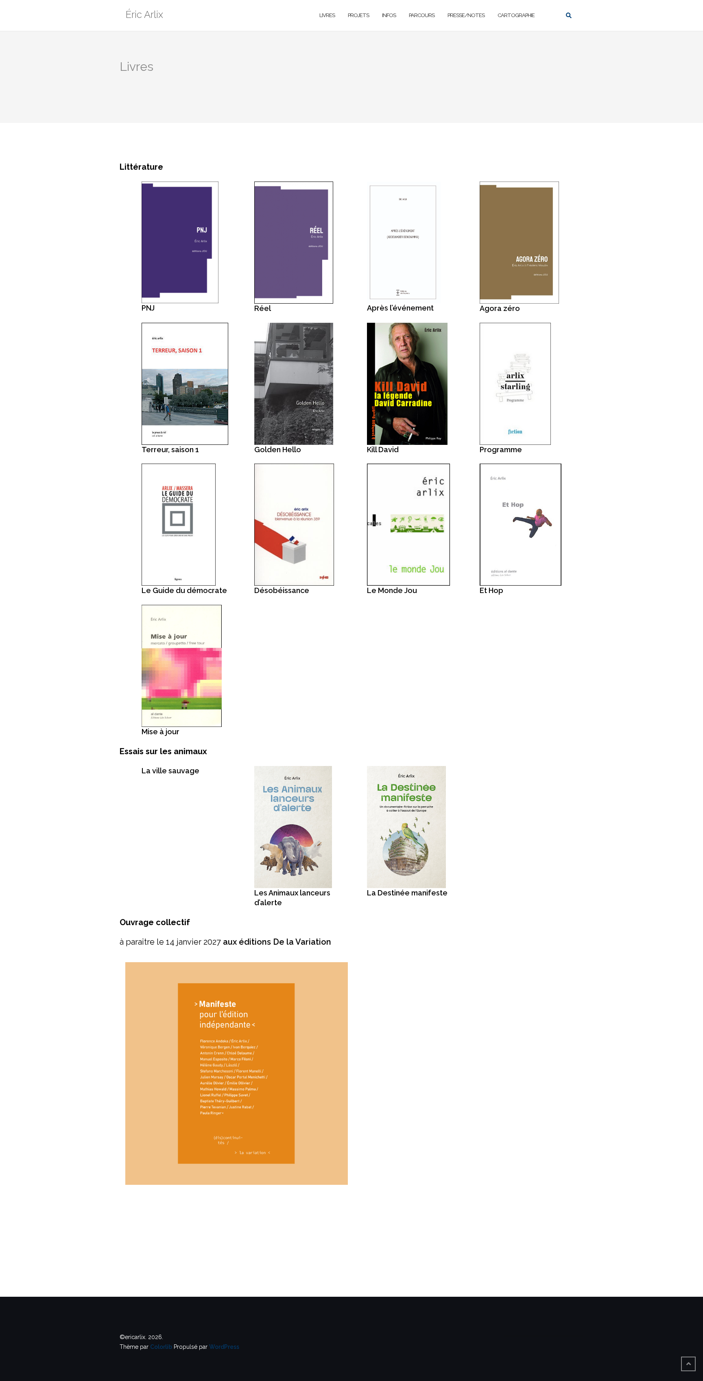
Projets (358, 15)
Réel (262, 308)
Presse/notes (466, 15)
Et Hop (491, 590)
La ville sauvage (170, 770)
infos (389, 15)
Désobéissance (281, 590)
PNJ (148, 308)
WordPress (224, 1347)
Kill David (383, 449)
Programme (501, 449)
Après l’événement (400, 308)
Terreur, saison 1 (170, 449)
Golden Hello (277, 449)
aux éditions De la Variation (277, 942)
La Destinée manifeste (407, 893)
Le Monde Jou (392, 590)
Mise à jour (160, 731)
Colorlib (161, 1347)
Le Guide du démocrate (184, 590)
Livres (327, 15)
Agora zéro (500, 308)
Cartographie (516, 15)
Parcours (421, 15)
